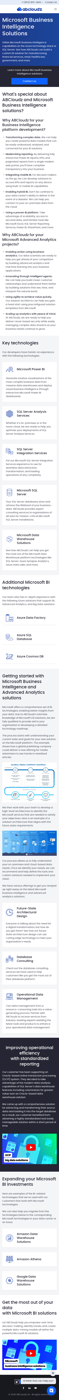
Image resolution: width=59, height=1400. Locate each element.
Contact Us (51, 2)
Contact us (29, 81)
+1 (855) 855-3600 (31, 2)
